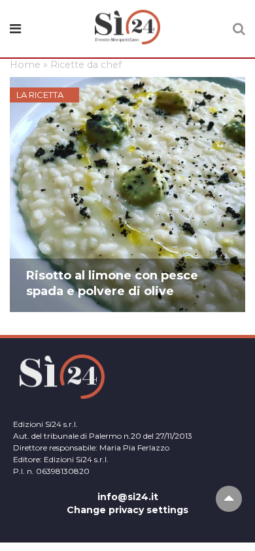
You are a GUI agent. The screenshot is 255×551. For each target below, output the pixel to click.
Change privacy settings (127, 510)
